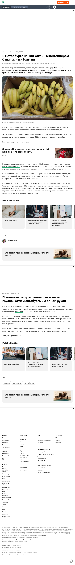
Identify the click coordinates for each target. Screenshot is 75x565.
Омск (3, 478)
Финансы (4, 451)
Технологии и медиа (6, 448)
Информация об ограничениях (11, 545)
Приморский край (6, 517)
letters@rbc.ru (44, 535)
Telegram (22, 444)
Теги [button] (10, 235)
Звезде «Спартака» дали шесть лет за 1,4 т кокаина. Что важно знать (26, 150)
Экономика (5, 440)
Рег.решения (41, 460)
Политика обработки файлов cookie (13, 555)
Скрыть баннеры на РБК (24, 454)
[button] (13, 217)
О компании (41, 438)
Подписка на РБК (23, 458)
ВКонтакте (23, 439)
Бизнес (4, 445)
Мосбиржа (19, 540)
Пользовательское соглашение (11, 550)
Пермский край (6, 497)
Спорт (4, 155)
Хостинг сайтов (42, 458)
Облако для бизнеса (43, 452)
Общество (5, 52)
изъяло (19, 190)
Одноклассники (24, 441)
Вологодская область (5, 484)
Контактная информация (44, 440)
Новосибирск (6, 476)
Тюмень (4, 504)
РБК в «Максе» (10, 200)
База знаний (5, 456)
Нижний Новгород (5, 494)
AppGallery (58, 442)
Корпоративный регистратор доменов (46, 455)
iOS (56, 438)
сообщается (15, 129)
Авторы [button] (4, 235)
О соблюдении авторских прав (11, 547)
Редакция (40, 442)
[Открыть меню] (71, 2)
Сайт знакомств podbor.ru (45, 465)
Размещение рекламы (44, 445)
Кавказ (4, 509)
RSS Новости (23, 470)
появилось (19, 311)
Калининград (6, 487)
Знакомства (41, 463)
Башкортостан (6, 481)
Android (57, 440)
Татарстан (5, 502)
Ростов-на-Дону (6, 500)
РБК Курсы (40, 470)
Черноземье (5, 507)
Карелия (4, 511)
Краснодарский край (6, 490)
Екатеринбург (6, 474)
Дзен (21, 446)
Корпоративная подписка (24, 462)
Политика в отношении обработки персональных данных (19, 552)
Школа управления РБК (44, 472)
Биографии (5, 453)
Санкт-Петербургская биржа (31, 540)
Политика (5, 438)
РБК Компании (41, 467)
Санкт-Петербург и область (5, 470)
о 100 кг (26, 185)
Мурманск (5, 514)
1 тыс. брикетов (20, 178)
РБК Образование (6, 459)
